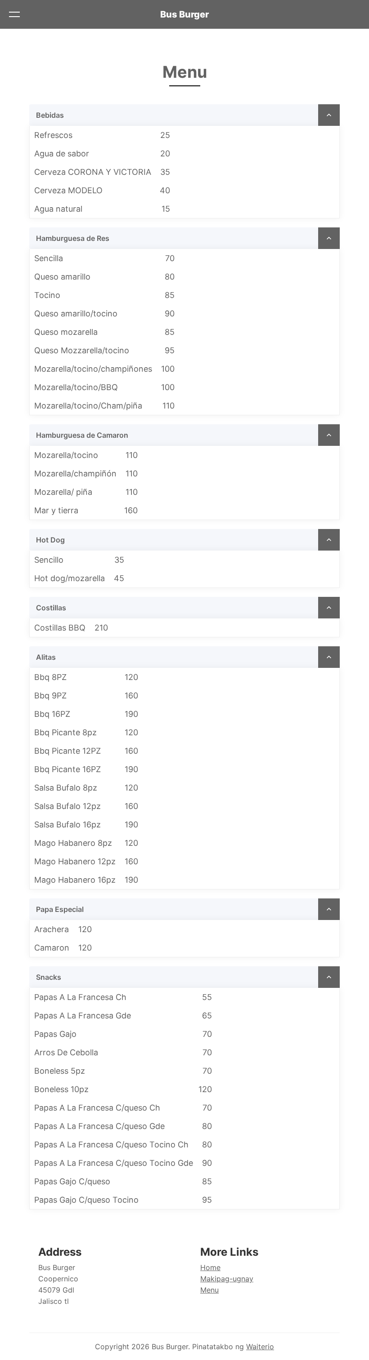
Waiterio (260, 1346)
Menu (209, 1289)
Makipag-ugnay (226, 1278)
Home (210, 1267)
